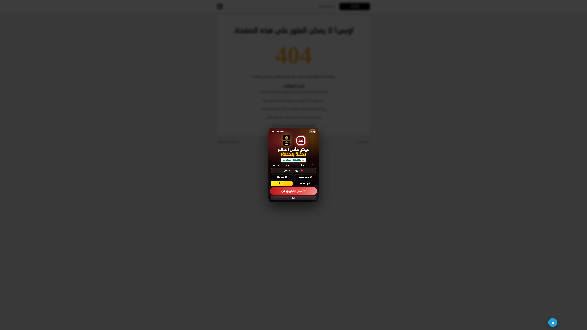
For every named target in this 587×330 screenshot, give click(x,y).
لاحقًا (293, 198)
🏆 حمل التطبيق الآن (293, 191)
